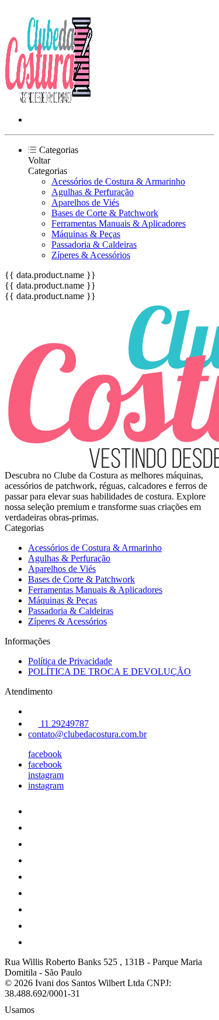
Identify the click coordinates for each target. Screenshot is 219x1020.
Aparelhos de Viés (85, 202)
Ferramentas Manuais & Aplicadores (118, 223)
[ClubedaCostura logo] (48, 100)
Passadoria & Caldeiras (94, 244)
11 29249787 (63, 723)
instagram (46, 775)
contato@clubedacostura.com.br (87, 734)
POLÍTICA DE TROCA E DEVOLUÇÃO (109, 671)
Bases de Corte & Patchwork (104, 213)
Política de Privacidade (70, 661)
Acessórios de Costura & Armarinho (118, 181)
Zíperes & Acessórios (90, 255)
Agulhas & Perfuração (92, 192)
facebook (45, 754)
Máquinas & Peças (85, 234)
